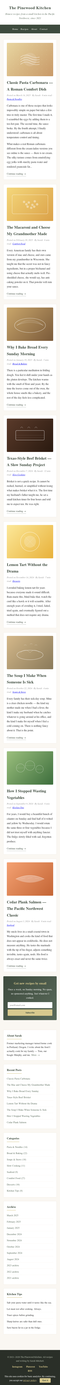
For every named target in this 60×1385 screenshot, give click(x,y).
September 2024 (14, 1252)
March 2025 (12, 1215)
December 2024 (14, 1234)
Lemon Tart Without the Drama (22, 1103)
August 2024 (13, 1259)
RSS (30, 1370)
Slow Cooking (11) (16, 1165)
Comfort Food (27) (16, 1178)
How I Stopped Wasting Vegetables (23, 1116)
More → (35, 1054)
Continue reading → (16, 173)
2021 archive (13, 1277)
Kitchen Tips (18, 807)
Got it (45, 1380)
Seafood (10, 925)
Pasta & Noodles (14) (17, 1147)
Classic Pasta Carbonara (18, 1078)
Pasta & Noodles (14, 99)
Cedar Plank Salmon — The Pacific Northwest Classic (26, 908)
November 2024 (14, 1240)
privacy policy (29, 1380)
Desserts (16, 581)
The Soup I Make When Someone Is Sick (26, 1109)
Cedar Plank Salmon (16, 1122)
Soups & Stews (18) (16, 1159)
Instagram (17, 1366)
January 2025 (13, 1227)
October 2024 (13, 1246)
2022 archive (13, 1271)
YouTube (43, 1366)
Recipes (24, 29)
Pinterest (30, 1366)
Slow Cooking (18, 474)
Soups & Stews (19, 691)
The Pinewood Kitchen (30, 8)
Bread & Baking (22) (17, 1153)
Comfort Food (18, 243)
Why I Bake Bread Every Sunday (23, 1091)
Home (15, 29)
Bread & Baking (19, 363)
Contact (44, 29)
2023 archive (13, 1265)
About (34, 29)
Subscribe (30, 1012)
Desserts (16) (13, 1184)
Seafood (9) (12, 1172)
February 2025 (14, 1221)
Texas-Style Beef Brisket (19, 1097)
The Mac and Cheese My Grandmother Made (28, 1084)
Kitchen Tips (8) (15, 1190)
